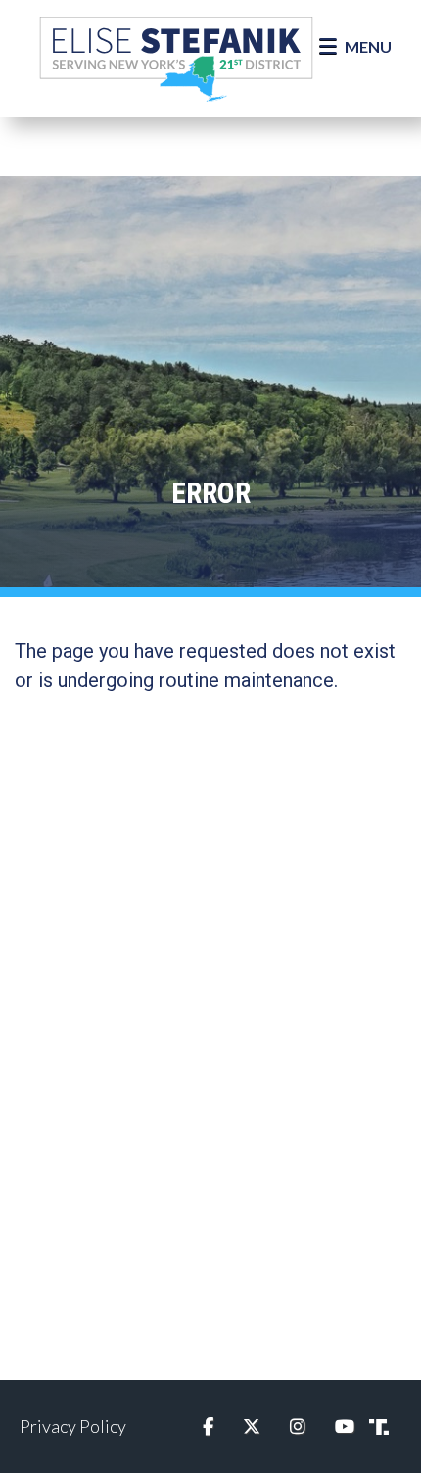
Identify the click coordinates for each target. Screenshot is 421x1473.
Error (211, 493)
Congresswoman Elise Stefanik (176, 59)
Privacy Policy (73, 1426)
